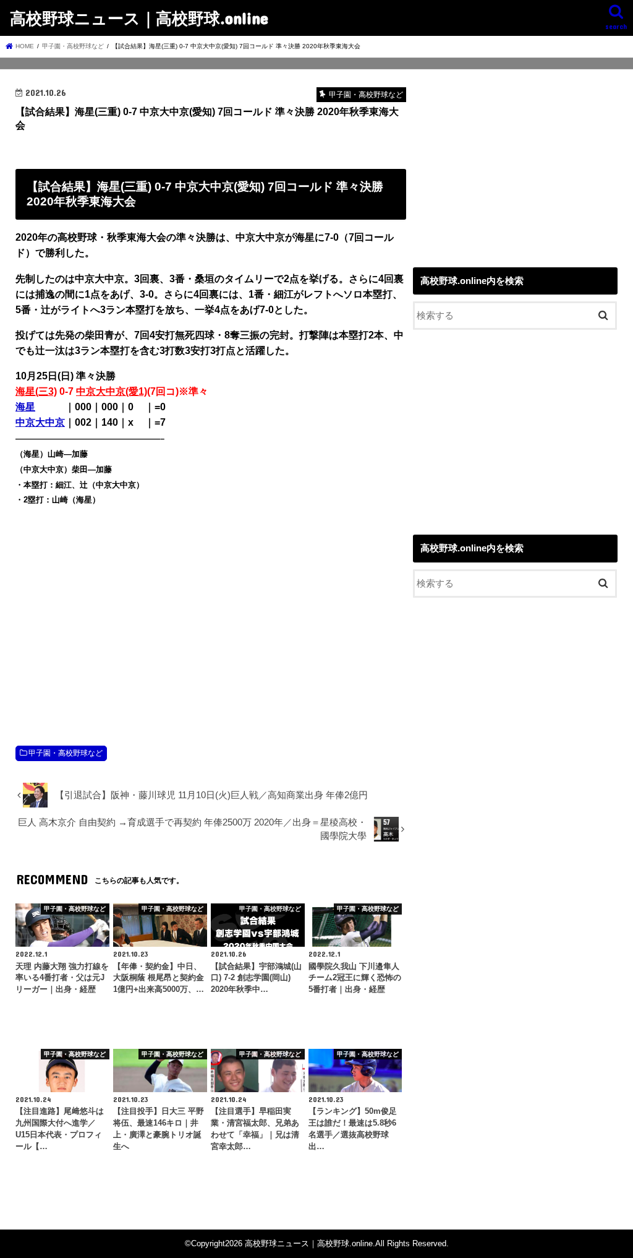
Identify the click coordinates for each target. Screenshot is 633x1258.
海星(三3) (36, 391)
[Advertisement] (210, 612)
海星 (25, 407)
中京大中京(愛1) (111, 391)
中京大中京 (40, 422)
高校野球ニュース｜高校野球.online (139, 17)
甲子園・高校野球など (65, 753)
